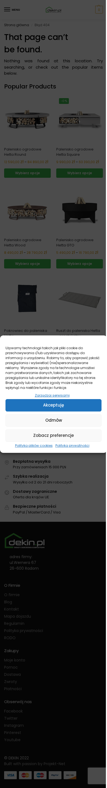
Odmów (53, 420)
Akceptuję (53, 405)
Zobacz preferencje (53, 435)
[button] (99, 342)
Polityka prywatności (72, 445)
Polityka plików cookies (34, 445)
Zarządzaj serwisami (52, 395)
